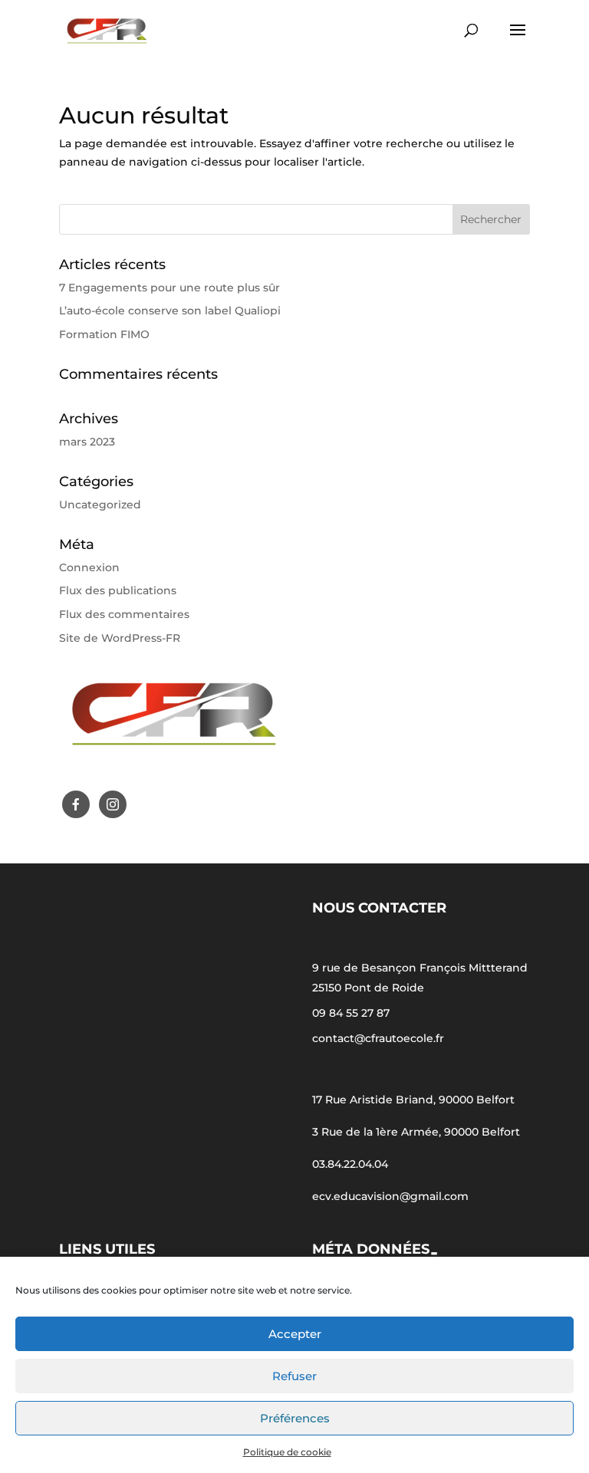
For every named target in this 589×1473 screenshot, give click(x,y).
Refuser (294, 1376)
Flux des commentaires (124, 614)
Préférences (295, 1418)
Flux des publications (117, 590)
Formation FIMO (104, 334)
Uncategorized (100, 504)
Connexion (89, 567)
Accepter (294, 1334)
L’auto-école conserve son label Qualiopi (170, 310)
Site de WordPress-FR (119, 638)
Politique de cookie (287, 1452)
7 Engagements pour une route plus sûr (169, 287)
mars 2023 (87, 442)
